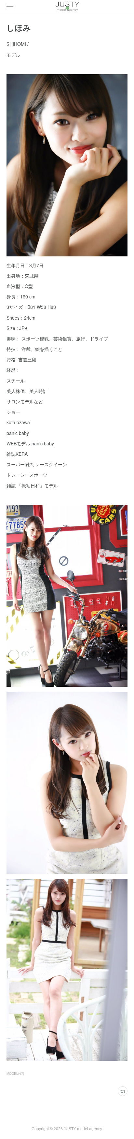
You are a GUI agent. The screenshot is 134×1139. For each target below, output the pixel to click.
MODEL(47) (15, 1073)
